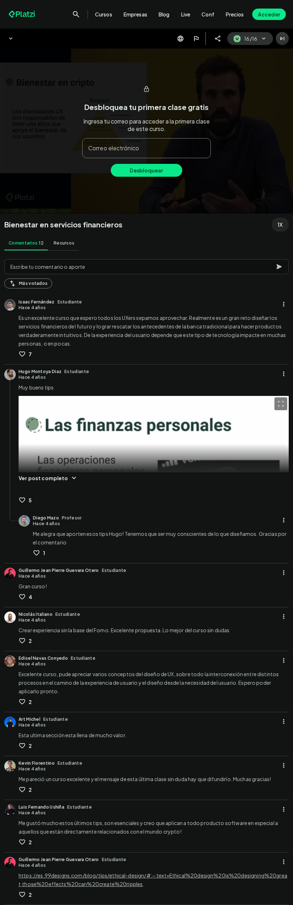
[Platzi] (22, 14)
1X (280, 224)
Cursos (103, 14)
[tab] (26, 243)
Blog (164, 14)
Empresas (135, 14)
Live (185, 14)
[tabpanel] (146, 580)
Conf (208, 14)
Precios (235, 14)
